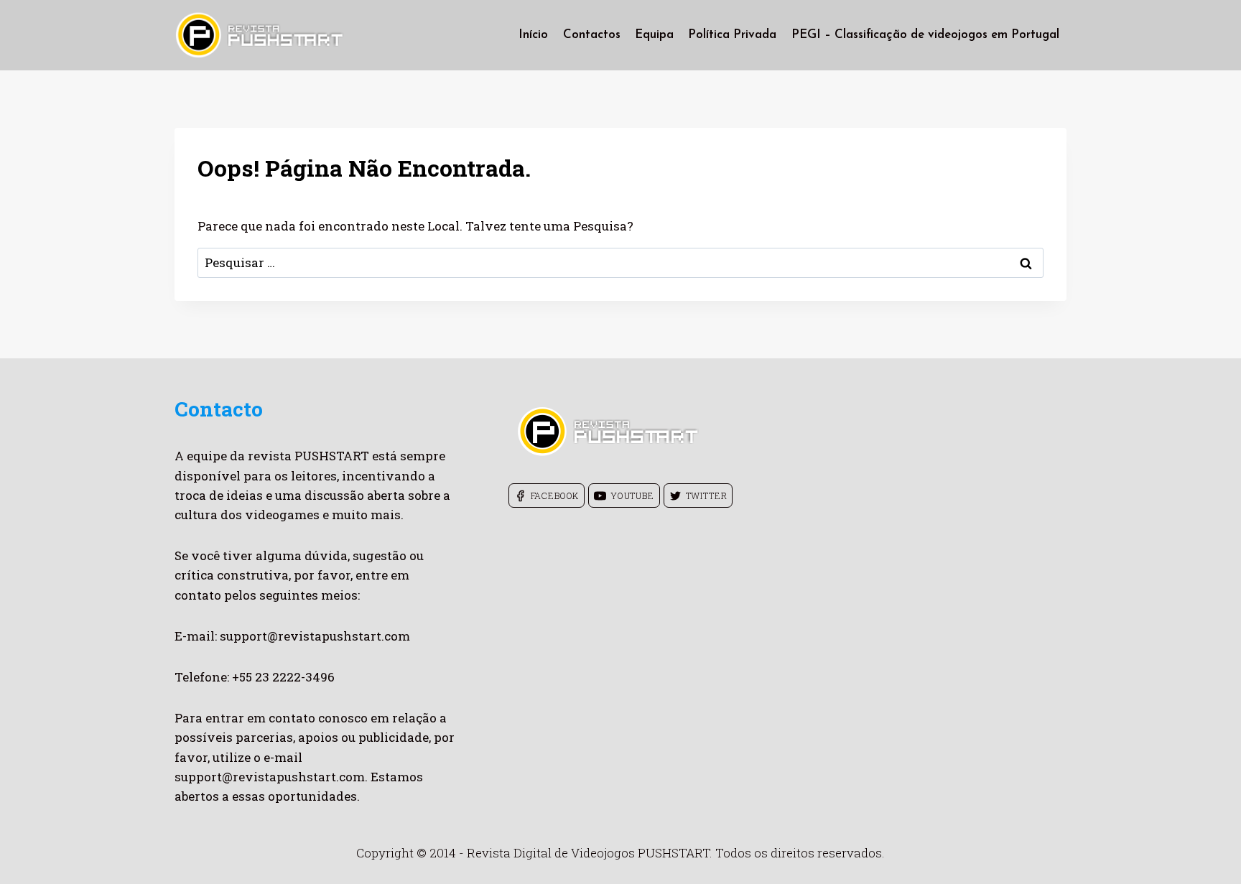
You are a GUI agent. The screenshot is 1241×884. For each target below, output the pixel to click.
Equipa (654, 35)
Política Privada (732, 35)
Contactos (591, 35)
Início (533, 35)
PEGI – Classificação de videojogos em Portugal (925, 35)
